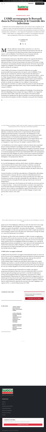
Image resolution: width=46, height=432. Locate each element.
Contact (3, 414)
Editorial (3, 401)
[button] (4, 3)
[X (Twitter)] (23, 44)
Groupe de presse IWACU (7, 406)
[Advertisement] (23, 350)
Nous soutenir (40, 3)
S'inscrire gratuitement (34, 298)
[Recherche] (2, 3)
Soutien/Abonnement (6, 408)
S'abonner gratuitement (23, 424)
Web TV (4, 404)
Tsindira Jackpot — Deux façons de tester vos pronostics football (17, 308)
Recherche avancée (6, 412)
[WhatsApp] (25, 44)
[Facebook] (20, 44)
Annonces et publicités (7, 410)
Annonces (30, 3)
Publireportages (21, 15)
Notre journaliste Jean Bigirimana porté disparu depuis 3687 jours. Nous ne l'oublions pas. (23, 0)
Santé (28, 15)
